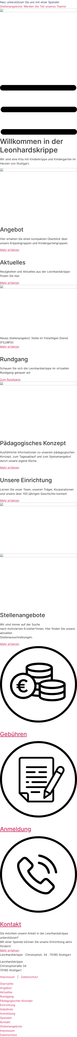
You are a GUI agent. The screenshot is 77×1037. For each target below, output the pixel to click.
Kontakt (10, 924)
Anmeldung (15, 829)
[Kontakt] (38, 911)
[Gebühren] (38, 721)
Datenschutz (29, 977)
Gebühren (13, 734)
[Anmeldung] (38, 816)
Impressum (7, 977)
